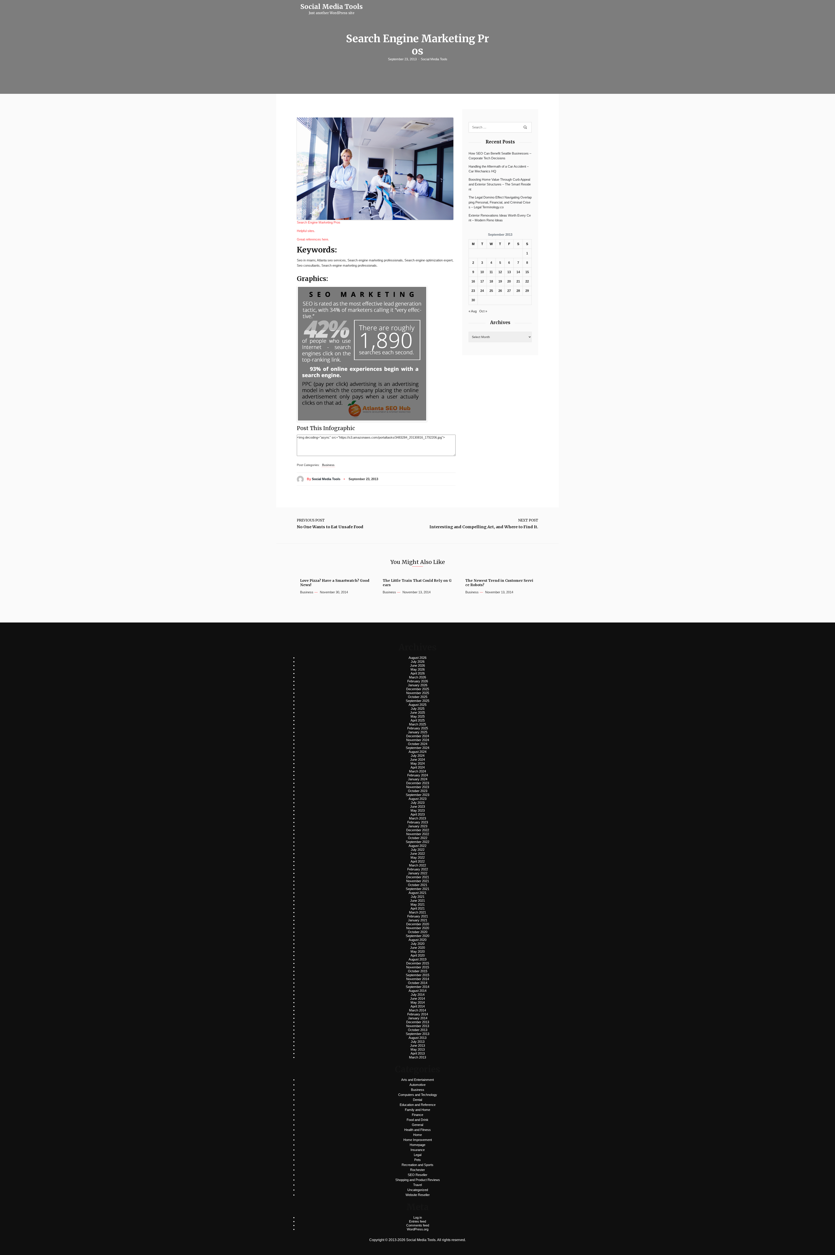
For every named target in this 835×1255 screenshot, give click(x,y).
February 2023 (417, 822)
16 (473, 281)
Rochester (417, 1170)
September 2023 (417, 795)
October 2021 (417, 885)
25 (491, 291)
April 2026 (418, 673)
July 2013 (417, 1041)
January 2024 (417, 779)
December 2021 (417, 877)
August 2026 (417, 657)
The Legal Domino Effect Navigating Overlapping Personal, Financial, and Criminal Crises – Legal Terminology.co (500, 202)
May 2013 (418, 1049)
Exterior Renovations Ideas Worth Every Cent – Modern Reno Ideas (500, 218)
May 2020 (418, 951)
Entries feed (417, 1221)
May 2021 (418, 904)
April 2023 (418, 814)
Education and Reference (418, 1105)
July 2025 (417, 708)
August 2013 (417, 1038)
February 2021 (417, 916)
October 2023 (417, 791)
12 (500, 272)
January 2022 (417, 873)
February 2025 (417, 728)
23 (473, 291)
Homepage (417, 1145)
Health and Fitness (417, 1130)
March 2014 (417, 1010)
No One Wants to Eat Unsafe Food (330, 527)
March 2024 (417, 771)
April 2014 (418, 1006)
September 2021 (417, 889)
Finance (417, 1115)
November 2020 (417, 928)
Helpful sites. (306, 231)
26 (500, 291)
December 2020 (417, 924)
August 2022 (417, 846)
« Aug (473, 311)
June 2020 (417, 947)
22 (527, 281)
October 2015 (417, 971)
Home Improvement (417, 1140)
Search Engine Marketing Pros (318, 222)
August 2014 (417, 991)
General (417, 1125)
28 (518, 291)
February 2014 (417, 1014)
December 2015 (417, 963)
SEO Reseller (417, 1175)
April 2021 (418, 908)
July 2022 (417, 849)
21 (518, 281)
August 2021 (417, 893)
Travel (417, 1185)
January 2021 (417, 920)
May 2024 (418, 763)
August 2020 (417, 940)
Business (328, 465)
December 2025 (417, 689)
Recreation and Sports (417, 1165)
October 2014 (417, 983)
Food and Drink (417, 1120)
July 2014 (417, 994)
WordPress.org (417, 1229)
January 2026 (417, 685)
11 (491, 272)
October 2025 (417, 697)
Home (417, 1135)
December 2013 (417, 1022)
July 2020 (417, 943)
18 (491, 281)
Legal (417, 1155)
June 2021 (417, 900)
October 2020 (417, 932)
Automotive (417, 1085)
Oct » (483, 311)
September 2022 (417, 842)
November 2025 (417, 693)
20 (509, 281)
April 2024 (418, 767)
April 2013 (418, 1053)
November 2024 (417, 740)
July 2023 (417, 802)
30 (473, 300)
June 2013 (417, 1045)
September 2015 (417, 975)
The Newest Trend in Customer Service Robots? (499, 583)
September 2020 (417, 936)
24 (482, 291)
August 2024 (417, 752)
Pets (417, 1160)
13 (509, 272)
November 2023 (417, 787)
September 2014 (417, 987)
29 (527, 291)
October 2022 (417, 838)
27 (509, 291)
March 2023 (417, 818)
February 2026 (417, 681)
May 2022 (418, 857)
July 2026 (417, 661)
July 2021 (417, 896)
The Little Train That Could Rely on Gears (417, 583)
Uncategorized (417, 1190)
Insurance (418, 1150)
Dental (417, 1100)
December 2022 (417, 830)
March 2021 (417, 912)
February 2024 (417, 775)
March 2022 (417, 865)
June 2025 (417, 712)
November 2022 (417, 834)
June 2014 (417, 998)
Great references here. (313, 239)
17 (482, 281)
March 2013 (417, 1057)
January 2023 (417, 826)
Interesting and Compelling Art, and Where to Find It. (483, 527)
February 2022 (417, 869)
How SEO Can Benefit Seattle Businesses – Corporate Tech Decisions (500, 155)
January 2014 (417, 1018)
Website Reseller (418, 1195)
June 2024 (417, 759)
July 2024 (417, 755)
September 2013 (417, 1034)
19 (500, 281)
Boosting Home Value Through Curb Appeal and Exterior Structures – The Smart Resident (500, 184)
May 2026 (418, 669)
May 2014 (418, 1002)
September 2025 (417, 701)
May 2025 (418, 716)
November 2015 (417, 967)
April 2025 (418, 720)
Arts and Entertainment (417, 1080)
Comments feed (417, 1225)
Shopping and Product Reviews (417, 1180)
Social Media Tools (434, 59)
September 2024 (417, 748)
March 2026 (417, 677)
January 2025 (417, 732)
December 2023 (417, 783)
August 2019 (417, 959)
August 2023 (417, 799)
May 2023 (418, 810)
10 (482, 272)
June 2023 (417, 806)
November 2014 (417, 979)
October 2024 (417, 744)
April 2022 (418, 861)
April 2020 (418, 955)
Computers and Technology (417, 1095)
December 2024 (417, 736)
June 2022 (417, 853)
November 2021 (417, 881)
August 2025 (417, 705)
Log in (417, 1217)
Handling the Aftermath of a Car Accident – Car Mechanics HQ (499, 169)
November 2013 (417, 1026)
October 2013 (417, 1030)
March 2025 (417, 724)
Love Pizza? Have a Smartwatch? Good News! (334, 583)
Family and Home (417, 1110)
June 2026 (417, 665)
